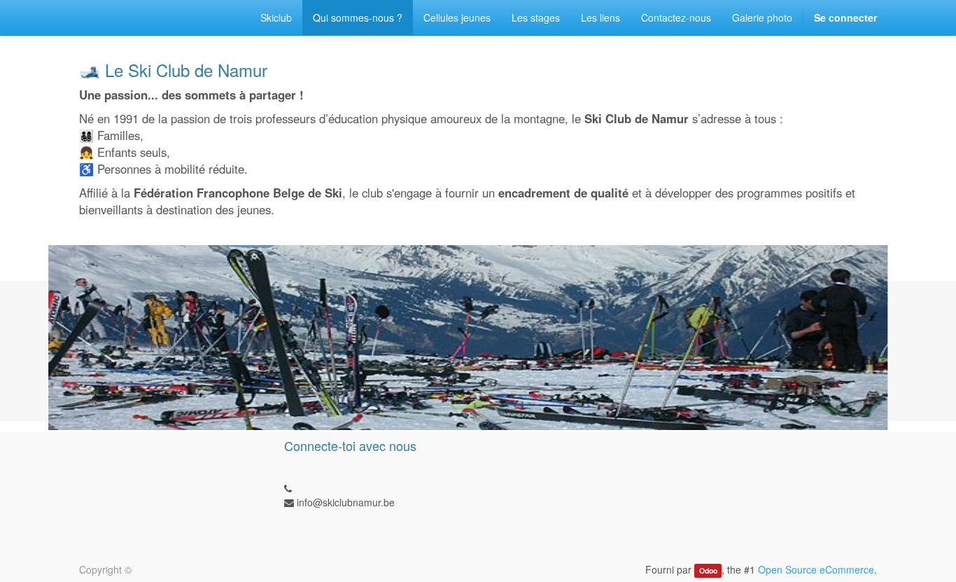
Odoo (708, 570)
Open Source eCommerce (816, 569)
